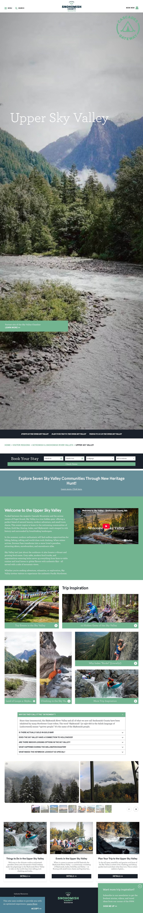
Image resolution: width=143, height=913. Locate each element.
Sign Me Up (108, 906)
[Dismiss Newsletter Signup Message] (140, 886)
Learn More (11, 328)
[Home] (71, 6)
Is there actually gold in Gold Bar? (36, 732)
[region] (71, 787)
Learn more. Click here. (71, 489)
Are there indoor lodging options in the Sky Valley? (44, 742)
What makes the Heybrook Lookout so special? (42, 752)
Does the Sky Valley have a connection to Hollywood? (46, 737)
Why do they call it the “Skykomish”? (37, 715)
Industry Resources (21, 894)
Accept (35, 909)
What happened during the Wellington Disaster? (42, 747)
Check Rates (71, 464)
